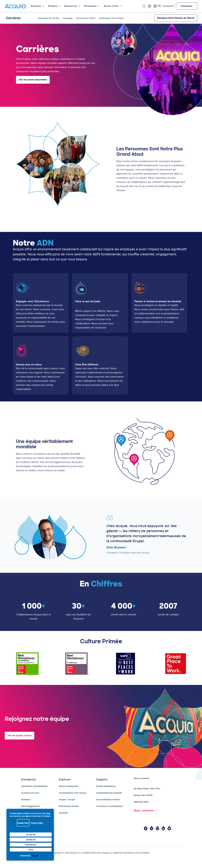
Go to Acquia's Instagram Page (157, 828)
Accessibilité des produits (109, 793)
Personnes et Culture (86, 18)
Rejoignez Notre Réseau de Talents (175, 18)
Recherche (144, 6)
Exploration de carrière (48, 18)
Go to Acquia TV (169, 828)
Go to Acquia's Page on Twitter (151, 828)
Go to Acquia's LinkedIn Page (163, 828)
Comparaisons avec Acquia (72, 793)
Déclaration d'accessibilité (34, 786)
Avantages (68, 18)
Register (149, 6)
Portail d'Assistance (106, 786)
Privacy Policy (37, 822)
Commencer (186, 6)
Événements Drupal (69, 806)
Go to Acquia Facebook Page (145, 828)
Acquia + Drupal (67, 799)
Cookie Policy (23, 822)
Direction (25, 799)
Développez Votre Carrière (111, 18)
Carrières (63, 813)
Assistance (168, 6)
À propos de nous (30, 793)
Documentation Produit (108, 799)
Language (157, 6)
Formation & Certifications (109, 806)
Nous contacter (144, 810)
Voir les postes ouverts (19, 735)
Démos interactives (68, 786)
